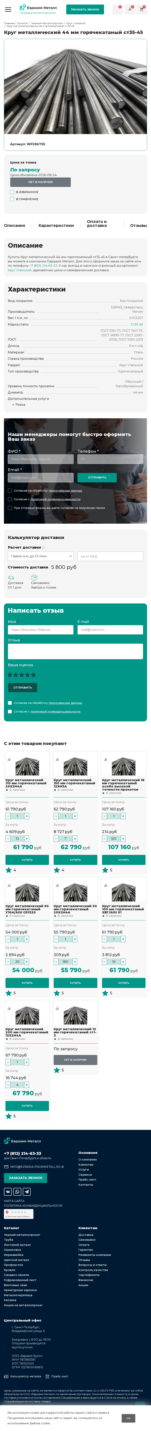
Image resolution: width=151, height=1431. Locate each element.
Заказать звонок (85, 9)
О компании (87, 1159)
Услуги (83, 1169)
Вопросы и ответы (92, 1265)
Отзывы (138, 225)
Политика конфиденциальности (33, 1205)
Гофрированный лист (20, 1280)
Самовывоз (87, 1240)
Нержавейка (13, 1255)
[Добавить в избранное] (9, 755)
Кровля (9, 1270)
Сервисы (85, 1174)
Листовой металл (17, 1245)
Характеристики (56, 225)
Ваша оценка (20, 665)
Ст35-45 (137, 324)
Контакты (85, 1184)
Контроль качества (93, 1270)
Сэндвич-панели (16, 1275)
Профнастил (13, 1265)
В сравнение (27, 199)
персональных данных (65, 490)
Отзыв (15, 640)
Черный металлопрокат (22, 1235)
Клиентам (85, 1164)
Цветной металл (16, 1260)
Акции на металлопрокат (23, 1305)
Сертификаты (88, 1275)
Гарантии (85, 1250)
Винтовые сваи (15, 1285)
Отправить (97, 477)
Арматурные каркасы (20, 1290)
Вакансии (85, 1280)
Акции (83, 1285)
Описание (14, 225)
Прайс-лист (87, 1179)
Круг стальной (20, 270)
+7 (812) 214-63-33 (43, 266)
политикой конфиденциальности (55, 499)
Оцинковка (12, 1250)
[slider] (21, 675)
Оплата (83, 1245)
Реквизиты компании (94, 1255)
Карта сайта (14, 1201)
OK (128, 1418)
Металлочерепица (18, 1295)
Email (15, 470)
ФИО (14, 451)
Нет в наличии (41, 182)
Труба (8, 1240)
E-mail (83, 622)
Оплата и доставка (97, 223)
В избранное (27, 192)
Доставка (85, 1235)
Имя (13, 622)
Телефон (88, 451)
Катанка (10, 1300)
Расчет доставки (25, 547)
